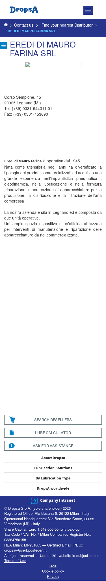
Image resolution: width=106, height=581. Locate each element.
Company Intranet (57, 500)
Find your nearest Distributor (67, 25)
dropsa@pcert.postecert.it (25, 550)
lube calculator (53, 432)
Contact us (23, 25)
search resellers (53, 419)
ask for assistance (53, 445)
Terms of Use (15, 560)
